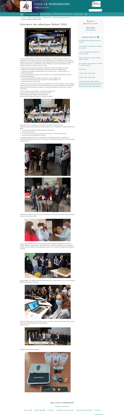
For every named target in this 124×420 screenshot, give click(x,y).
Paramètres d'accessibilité (83, 410)
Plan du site (27, 410)
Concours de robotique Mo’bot (61, 17)
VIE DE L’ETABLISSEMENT (31, 14)
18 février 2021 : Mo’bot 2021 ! (87, 73)
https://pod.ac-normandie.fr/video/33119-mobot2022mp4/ (47, 125)
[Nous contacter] (86, 14)
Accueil (23, 17)
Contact (50, 410)
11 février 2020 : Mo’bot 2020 (87, 77)
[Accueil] (22, 14)
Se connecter (98, 414)
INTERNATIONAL (78, 14)
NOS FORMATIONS (46, 14)
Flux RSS (96, 410)
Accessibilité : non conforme (64, 410)
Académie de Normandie (62, 406)
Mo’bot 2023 (82, 69)
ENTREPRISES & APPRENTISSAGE (62, 14)
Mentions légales (39, 410)
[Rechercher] (100, 10)
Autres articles (89, 37)
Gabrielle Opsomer (90, 30)
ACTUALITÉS (46, 17)
